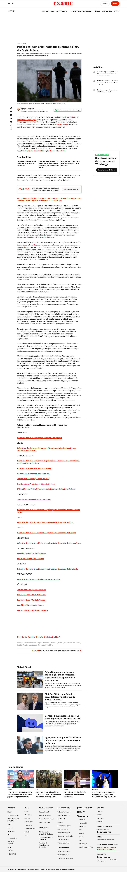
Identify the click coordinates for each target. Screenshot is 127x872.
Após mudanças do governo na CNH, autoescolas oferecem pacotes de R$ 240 (107, 74)
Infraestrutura (62, 11)
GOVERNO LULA (107, 11)
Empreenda (83, 844)
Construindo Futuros (64, 826)
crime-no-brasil (73, 643)
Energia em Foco (63, 829)
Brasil (12, 11)
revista (82, 812)
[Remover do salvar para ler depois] (11, 129)
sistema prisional (34, 151)
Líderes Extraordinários (65, 836)
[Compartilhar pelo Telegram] (11, 118)
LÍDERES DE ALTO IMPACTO (13, 820)
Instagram (100, 818)
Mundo (27, 808)
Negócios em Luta (63, 839)
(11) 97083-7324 (105, 857)
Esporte (27, 818)
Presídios (49, 645)
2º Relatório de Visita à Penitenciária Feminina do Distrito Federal (46, 489)
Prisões (54, 643)
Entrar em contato (103, 829)
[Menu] (9, 3)
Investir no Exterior (64, 833)
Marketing (28, 815)
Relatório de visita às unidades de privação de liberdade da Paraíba (46, 533)
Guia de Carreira (44, 822)
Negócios (10, 850)
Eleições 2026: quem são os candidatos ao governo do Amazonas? (26, 163)
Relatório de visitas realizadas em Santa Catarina (38, 579)
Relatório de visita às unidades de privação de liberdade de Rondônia (47, 569)
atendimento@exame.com (105, 840)
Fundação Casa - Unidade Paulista (31, 595)
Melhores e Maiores (64, 851)
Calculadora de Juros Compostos (46, 838)
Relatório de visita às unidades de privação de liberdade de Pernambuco (49, 543)
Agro (81, 840)
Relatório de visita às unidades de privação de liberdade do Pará (45, 522)
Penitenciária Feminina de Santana (32, 610)
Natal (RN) (62, 643)
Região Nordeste (43, 643)
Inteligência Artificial (11, 843)
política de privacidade (48, 869)
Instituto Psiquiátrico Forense (30, 558)
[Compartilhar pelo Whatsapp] (11, 108)
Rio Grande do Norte (45, 237)
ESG (9, 835)
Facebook (100, 821)
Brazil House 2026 (64, 815)
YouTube (100, 811)
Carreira (10, 828)
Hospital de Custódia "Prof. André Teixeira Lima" (38, 637)
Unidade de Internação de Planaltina (33, 473)
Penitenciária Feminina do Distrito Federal (36, 484)
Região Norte (22, 645)
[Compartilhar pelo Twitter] (11, 122)
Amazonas (21, 237)
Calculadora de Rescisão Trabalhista (46, 833)
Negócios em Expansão (65, 858)
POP (26, 835)
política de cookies (33, 869)
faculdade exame (85, 808)
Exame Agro (29, 821)
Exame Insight (12, 838)
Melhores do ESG (63, 855)
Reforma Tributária (64, 812)
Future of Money (30, 828)
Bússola (60, 822)
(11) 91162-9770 (105, 832)
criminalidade (69, 117)
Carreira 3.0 (83, 823)
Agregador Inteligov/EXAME (81, 11)
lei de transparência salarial (65, 869)
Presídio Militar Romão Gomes (30, 605)
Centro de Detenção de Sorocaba (31, 589)
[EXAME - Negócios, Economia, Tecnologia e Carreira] (63, 3)
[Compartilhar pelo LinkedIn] (11, 115)
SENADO (116, 11)
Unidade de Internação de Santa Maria (34, 468)
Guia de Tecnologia (45, 815)
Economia (11, 831)
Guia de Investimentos (46, 819)
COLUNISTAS (12, 854)
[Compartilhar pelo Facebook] (11, 112)
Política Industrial (63, 843)
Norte (52, 151)
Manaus (37, 245)
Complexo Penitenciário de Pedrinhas (34, 499)
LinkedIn (99, 815)
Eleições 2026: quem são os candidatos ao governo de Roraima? (70, 163)
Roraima (30, 237)
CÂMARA (97, 11)
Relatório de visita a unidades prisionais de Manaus (39, 438)
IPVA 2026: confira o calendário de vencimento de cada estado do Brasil (107, 83)
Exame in (82, 819)
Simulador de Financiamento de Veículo (44, 845)
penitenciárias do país (26, 119)
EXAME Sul (61, 819)
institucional (12, 869)
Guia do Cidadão (48, 11)
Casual (27, 811)
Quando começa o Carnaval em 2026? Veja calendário (107, 91)
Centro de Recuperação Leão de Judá (33, 479)
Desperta (82, 826)
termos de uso (22, 869)
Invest (10, 847)
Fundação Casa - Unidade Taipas (31, 600)
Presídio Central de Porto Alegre (31, 553)
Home (18, 43)
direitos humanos (60, 124)
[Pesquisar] (13, 3)
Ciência (27, 832)
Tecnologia (28, 825)
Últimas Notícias (13, 815)
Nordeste (61, 151)
